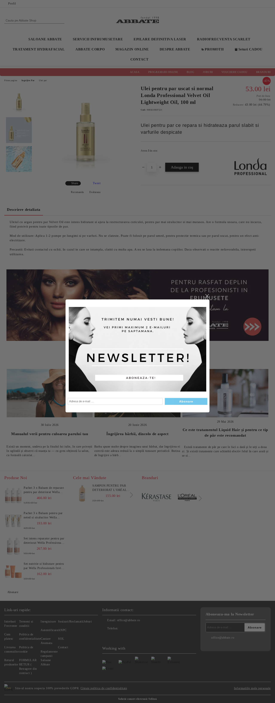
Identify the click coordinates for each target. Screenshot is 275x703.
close (206, 296)
